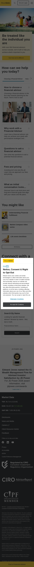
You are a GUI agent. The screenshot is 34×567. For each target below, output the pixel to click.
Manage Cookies (17, 299)
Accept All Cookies (17, 304)
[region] (17, 283)
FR (7, 266)
